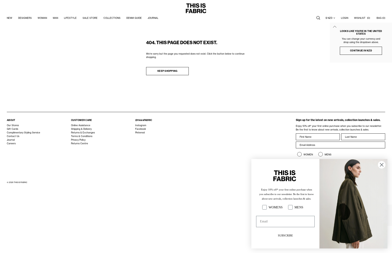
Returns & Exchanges (83, 132)
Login (344, 18)
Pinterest (140, 132)
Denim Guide (134, 18)
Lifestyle (70, 18)
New (9, 18)
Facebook (140, 129)
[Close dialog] (382, 165)
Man (55, 18)
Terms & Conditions (81, 136)
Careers (11, 143)
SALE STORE (90, 18)
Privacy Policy (78, 139)
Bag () (381, 18)
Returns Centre (79, 143)
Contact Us (13, 136)
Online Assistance (80, 125)
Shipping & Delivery (81, 129)
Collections (111, 18)
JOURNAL (153, 18)
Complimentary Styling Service (23, 132)
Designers (25, 18)
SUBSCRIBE (285, 235)
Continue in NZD (361, 50)
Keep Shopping (167, 71)
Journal (11, 139)
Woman (42, 18)
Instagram (140, 125)
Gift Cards (12, 129)
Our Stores (13, 125)
